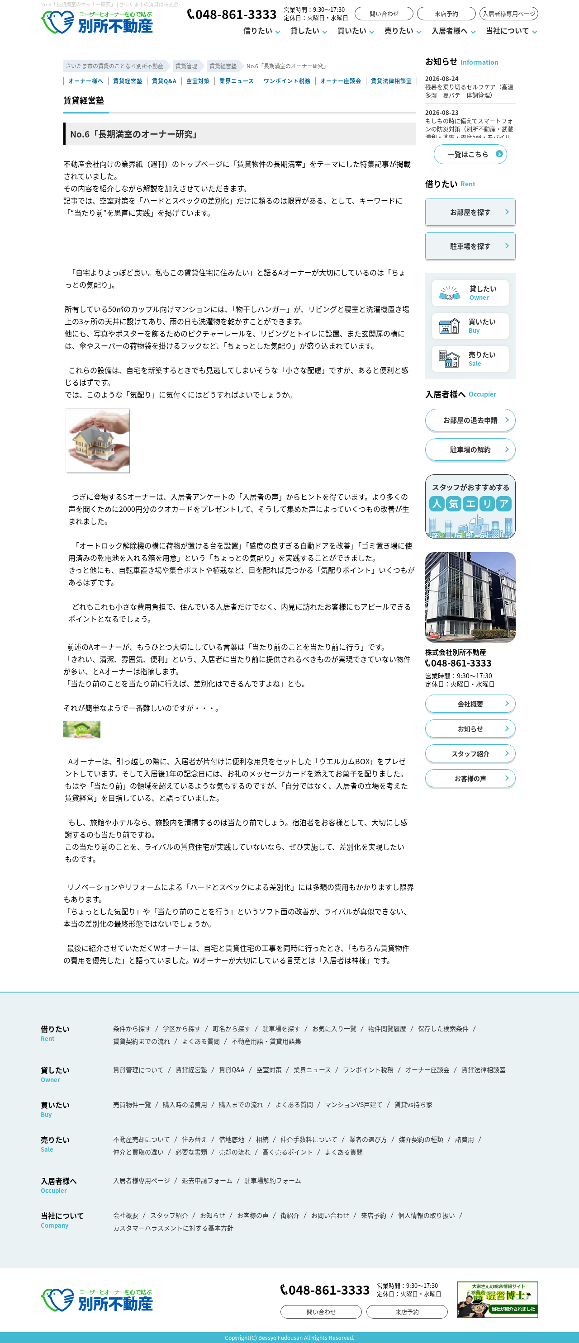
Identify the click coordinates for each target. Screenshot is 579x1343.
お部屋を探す (470, 212)
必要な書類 (191, 1152)
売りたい (398, 30)
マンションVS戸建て (354, 1104)
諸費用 (464, 1139)
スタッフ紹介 (470, 753)
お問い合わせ (330, 1215)
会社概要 (470, 703)
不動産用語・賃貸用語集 (266, 1041)
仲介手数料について (308, 1139)
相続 (262, 1139)
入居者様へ (450, 30)
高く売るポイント (287, 1152)
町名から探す (232, 1028)
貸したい (304, 30)
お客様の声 (470, 778)
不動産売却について (141, 1139)
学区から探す (182, 1028)
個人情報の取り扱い (426, 1215)
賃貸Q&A (164, 81)
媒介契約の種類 (421, 1139)
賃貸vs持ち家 (413, 1104)
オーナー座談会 (340, 81)
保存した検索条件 (443, 1028)
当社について (507, 30)
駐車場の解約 (470, 449)
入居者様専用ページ (509, 13)
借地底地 (231, 1139)
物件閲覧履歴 (387, 1028)
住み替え (194, 1139)
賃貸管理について (138, 1069)
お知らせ (470, 728)
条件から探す (132, 1028)
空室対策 (198, 81)
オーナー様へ (86, 81)
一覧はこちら (468, 154)
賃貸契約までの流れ (141, 1041)
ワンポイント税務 (287, 81)
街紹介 (289, 1215)
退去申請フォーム (207, 1180)
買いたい (351, 30)
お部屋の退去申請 (470, 420)
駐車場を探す (470, 246)
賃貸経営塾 (127, 81)
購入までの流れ (241, 1104)
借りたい (257, 30)
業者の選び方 (368, 1139)
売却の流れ (235, 1152)
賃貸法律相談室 (391, 81)
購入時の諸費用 (185, 1104)
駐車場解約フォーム (272, 1180)
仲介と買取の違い (138, 1152)
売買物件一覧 (132, 1104)
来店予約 (446, 13)
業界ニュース (236, 81)
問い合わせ (384, 13)
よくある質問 (201, 1041)
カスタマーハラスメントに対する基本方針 (173, 1228)
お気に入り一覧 (334, 1028)
